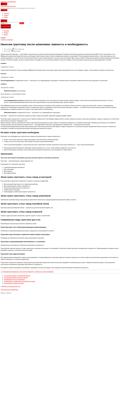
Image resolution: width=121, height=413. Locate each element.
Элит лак (21, 49)
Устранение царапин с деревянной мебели (17, 276)
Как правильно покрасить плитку (14, 283)
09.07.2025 (17, 51)
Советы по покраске (7, 40)
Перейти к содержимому (8, 2)
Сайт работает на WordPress (9, 290)
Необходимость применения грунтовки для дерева (19, 281)
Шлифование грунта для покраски (14, 279)
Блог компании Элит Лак (8, 6)
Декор (6, 17)
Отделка (6, 13)
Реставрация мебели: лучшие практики (16, 277)
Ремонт (6, 15)
